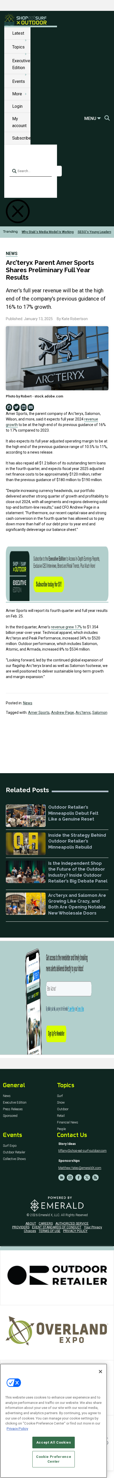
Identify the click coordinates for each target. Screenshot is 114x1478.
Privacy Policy (17, 1429)
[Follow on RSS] (95, 1177)
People (61, 1129)
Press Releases (13, 1109)
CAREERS (46, 1223)
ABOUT (30, 1223)
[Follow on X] (87, 1177)
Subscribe (21, 138)
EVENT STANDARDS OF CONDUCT (56, 1227)
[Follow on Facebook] (78, 1177)
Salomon (99, 712)
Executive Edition (15, 1102)
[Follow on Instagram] (70, 1177)
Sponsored (10, 1116)
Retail (61, 1116)
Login (17, 106)
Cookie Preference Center (53, 1459)
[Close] (100, 1371)
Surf (60, 1096)
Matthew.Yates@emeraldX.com (79, 1168)
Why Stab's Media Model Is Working (48, 232)
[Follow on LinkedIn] (61, 1177)
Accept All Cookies (53, 1442)
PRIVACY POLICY (75, 1231)
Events (18, 81)
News (11, 253)
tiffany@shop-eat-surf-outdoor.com (82, 1151)
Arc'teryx (83, 712)
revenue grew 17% (66, 627)
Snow (61, 1102)
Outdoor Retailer (14, 1152)
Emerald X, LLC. (49, 1215)
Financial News (67, 1122)
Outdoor (62, 1109)
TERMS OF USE (49, 1231)
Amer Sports (39, 712)
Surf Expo (9, 1146)
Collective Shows (14, 1159)
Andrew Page (62, 712)
